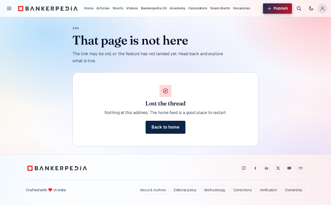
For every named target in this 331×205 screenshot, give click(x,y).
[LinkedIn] (266, 168)
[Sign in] (322, 8)
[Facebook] (255, 168)
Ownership (293, 190)
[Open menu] (9, 8)
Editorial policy (185, 190)
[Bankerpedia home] (48, 8)
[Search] (298, 8)
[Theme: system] (310, 8)
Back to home (165, 127)
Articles (102, 8)
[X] (277, 168)
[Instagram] (243, 168)
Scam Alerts (220, 8)
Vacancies (241, 8)
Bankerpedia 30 (154, 8)
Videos (132, 8)
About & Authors (153, 190)
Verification (268, 190)
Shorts (117, 8)
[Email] (300, 168)
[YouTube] (289, 168)
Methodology (214, 190)
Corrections (242, 190)
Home (88, 8)
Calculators (197, 8)
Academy (177, 8)
